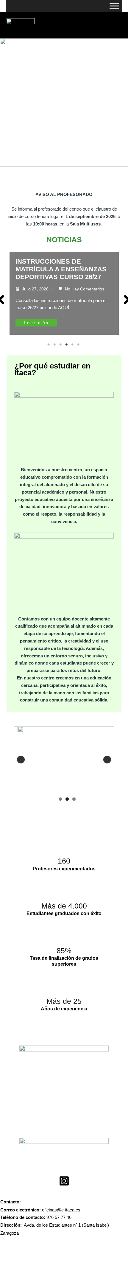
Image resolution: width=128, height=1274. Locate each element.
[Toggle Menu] (114, 6)
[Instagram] (64, 1181)
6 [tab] (79, 345)
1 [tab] (49, 345)
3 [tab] (61, 345)
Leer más (36, 323)
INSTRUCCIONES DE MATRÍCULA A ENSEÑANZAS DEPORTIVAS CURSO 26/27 (61, 269)
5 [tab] (73, 345)
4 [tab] (67, 345)
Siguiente (107, 759)
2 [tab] (55, 345)
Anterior (21, 759)
